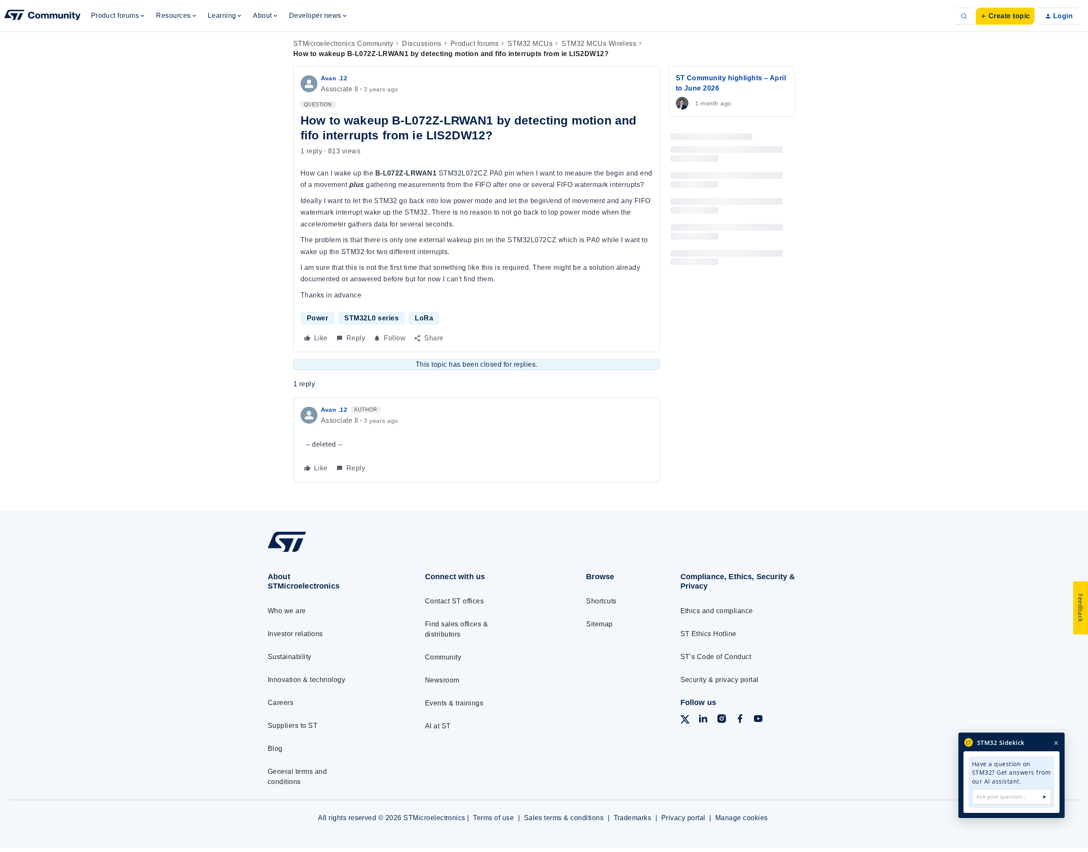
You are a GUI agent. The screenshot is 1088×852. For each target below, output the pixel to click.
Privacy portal (683, 817)
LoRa (424, 318)
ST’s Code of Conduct (715, 656)
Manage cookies (741, 817)
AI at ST (438, 726)
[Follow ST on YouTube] (758, 720)
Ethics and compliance (716, 610)
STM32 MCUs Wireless (598, 43)
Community (443, 657)
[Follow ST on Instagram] (722, 720)
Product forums (474, 43)
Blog (275, 748)
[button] (1005, 16)
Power (317, 318)
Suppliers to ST (292, 725)
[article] (476, 440)
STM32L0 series (371, 318)
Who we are (287, 610)
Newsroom (442, 680)
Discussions (421, 43)
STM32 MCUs (529, 43)
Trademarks (633, 817)
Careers (280, 702)
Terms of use (493, 817)
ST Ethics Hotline (708, 633)
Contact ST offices (454, 601)
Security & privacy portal (719, 679)
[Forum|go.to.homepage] (42, 16)
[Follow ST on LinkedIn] (703, 720)
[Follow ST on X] (685, 721)
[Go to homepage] (330, 552)
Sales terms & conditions (564, 817)
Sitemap (599, 624)
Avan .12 (334, 78)
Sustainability (290, 656)
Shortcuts (601, 601)
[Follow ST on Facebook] (740, 720)
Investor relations (295, 633)
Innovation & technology (306, 679)
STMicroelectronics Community (343, 43)
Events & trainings (454, 703)
